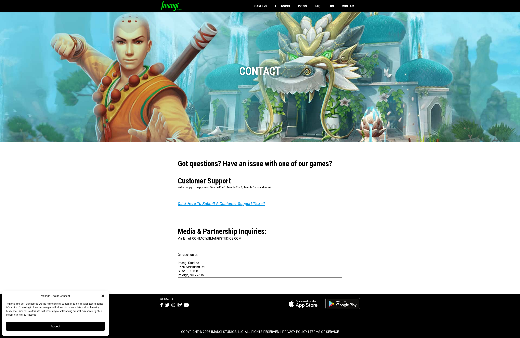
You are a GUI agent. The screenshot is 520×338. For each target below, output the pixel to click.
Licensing (282, 6)
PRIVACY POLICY (294, 332)
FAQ (317, 6)
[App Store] (303, 304)
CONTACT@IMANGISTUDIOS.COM (216, 238)
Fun (331, 6)
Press (302, 6)
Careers (260, 6)
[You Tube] (186, 305)
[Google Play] (342, 304)
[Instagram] (173, 305)
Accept (55, 326)
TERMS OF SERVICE (324, 332)
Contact (349, 6)
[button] (103, 296)
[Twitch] (179, 305)
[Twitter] (167, 305)
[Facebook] (161, 305)
